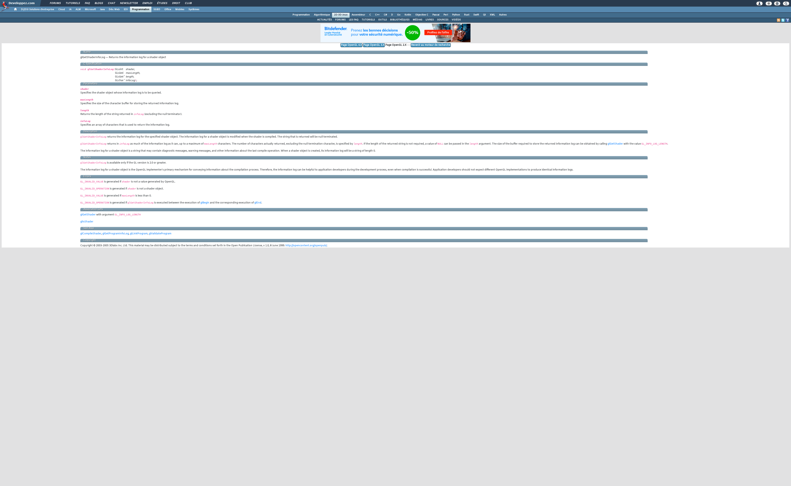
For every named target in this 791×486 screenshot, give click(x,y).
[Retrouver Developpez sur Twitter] (783, 20)
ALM (78, 9)
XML (492, 14)
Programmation (140, 9)
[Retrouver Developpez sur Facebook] (787, 20)
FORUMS (340, 19)
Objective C (421, 14)
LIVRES (430, 19)
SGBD (156, 9)
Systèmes (193, 9)
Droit (176, 3)
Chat (111, 3)
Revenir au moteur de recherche (430, 45)
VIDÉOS (456, 19)
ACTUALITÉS (324, 19)
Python (456, 14)
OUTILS (382, 19)
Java (102, 9)
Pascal (435, 14)
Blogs (98, 3)
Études (162, 3)
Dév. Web (114, 9)
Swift (476, 14)
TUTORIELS (368, 19)
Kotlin (408, 14)
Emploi (147, 3)
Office (167, 9)
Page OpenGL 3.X (373, 45)
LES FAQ (353, 19)
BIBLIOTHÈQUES (400, 19)
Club (188, 3)
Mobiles (179, 9)
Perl (445, 14)
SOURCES (442, 19)
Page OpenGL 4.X (351, 45)
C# (385, 14)
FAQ (87, 3)
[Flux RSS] (778, 20)
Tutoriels (72, 3)
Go (398, 14)
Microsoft (90, 9)
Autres (503, 14)
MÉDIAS (417, 19)
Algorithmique (322, 14)
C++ (377, 14)
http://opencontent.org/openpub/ (306, 245)
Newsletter (128, 3)
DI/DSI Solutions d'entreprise (37, 9)
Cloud (61, 9)
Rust (466, 14)
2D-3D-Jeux (341, 14)
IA (70, 9)
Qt (484, 14)
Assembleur (358, 14)
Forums (55, 3)
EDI (126, 9)
